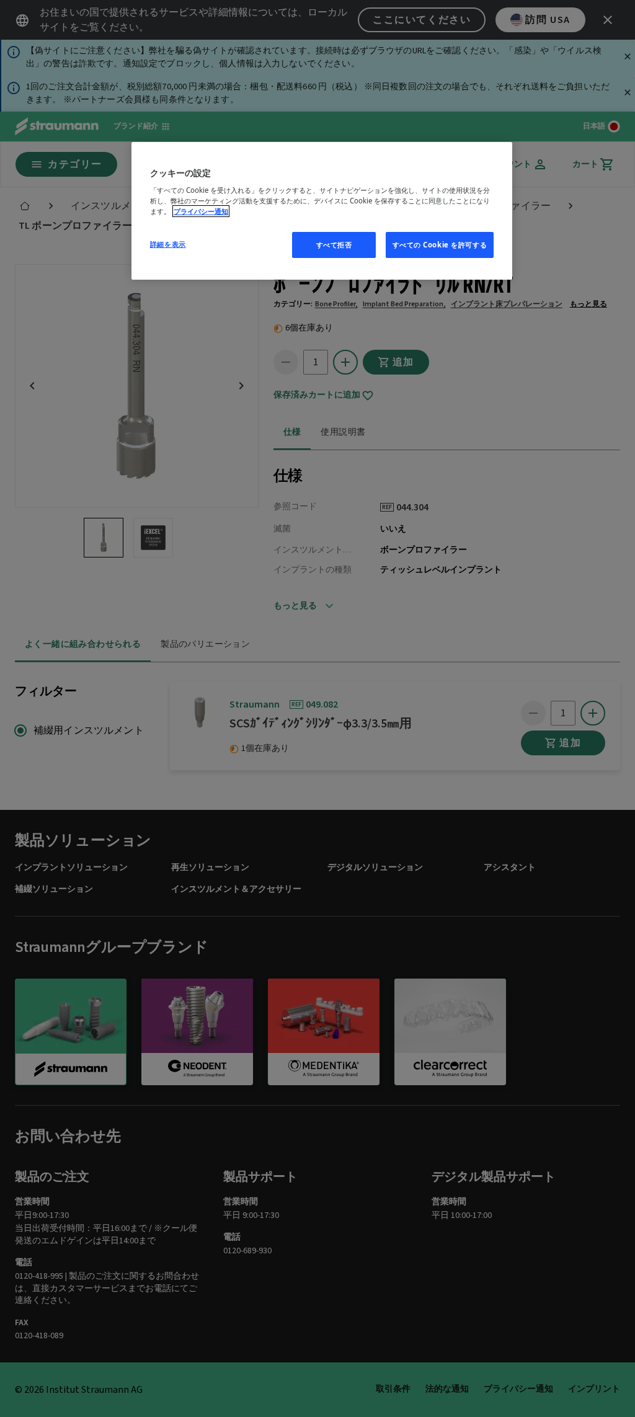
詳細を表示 (168, 244)
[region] (321, 211)
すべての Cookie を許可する (440, 244)
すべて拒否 (334, 244)
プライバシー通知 (201, 211)
